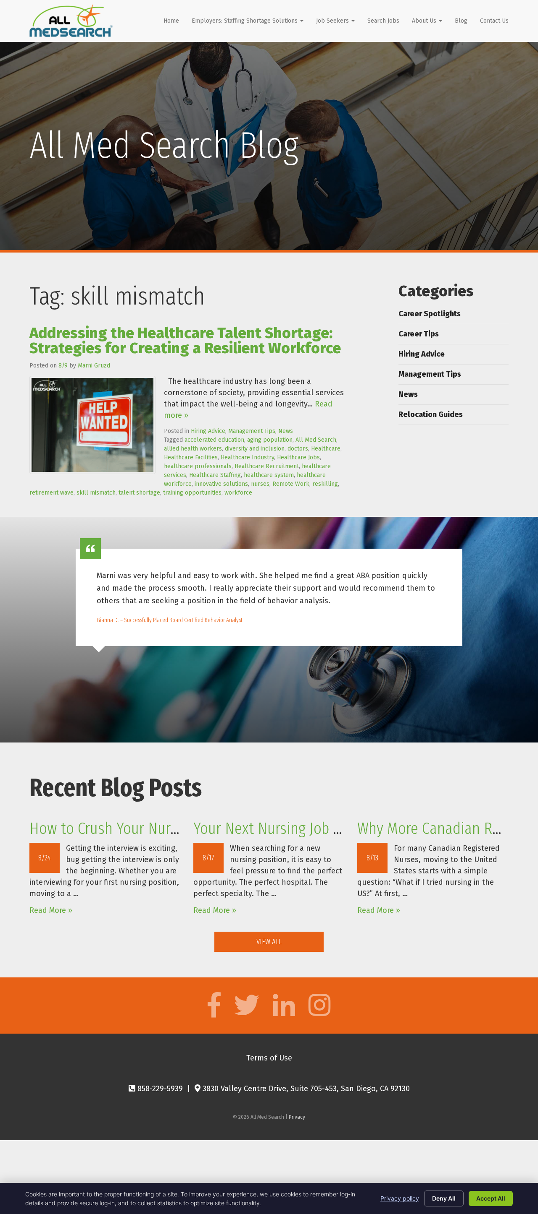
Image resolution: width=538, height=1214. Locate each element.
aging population (270, 439)
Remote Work (290, 483)
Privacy (297, 1117)
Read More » (50, 910)
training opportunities (192, 492)
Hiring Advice (208, 431)
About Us (425, 20)
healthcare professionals (198, 466)
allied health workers (193, 448)
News (285, 431)
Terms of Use (269, 1058)
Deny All (444, 1198)
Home (171, 20)
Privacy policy (399, 1198)
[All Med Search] (71, 20)
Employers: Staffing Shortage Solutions (245, 20)
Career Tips (418, 334)
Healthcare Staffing (215, 475)
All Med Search (315, 439)
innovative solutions (221, 483)
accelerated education (214, 439)
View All (269, 941)
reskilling (325, 483)
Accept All (490, 1198)
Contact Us (494, 20)
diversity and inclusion (255, 448)
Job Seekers (333, 20)
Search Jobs (383, 20)
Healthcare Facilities (191, 457)
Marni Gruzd (94, 365)
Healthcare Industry (247, 457)
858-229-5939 (159, 1088)
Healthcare (325, 448)
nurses (260, 483)
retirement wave (51, 492)
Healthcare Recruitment (267, 466)
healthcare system (269, 475)
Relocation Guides (430, 414)
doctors (297, 448)
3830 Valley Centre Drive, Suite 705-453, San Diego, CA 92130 (305, 1088)
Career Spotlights (429, 313)
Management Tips (251, 431)
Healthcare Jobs (298, 457)
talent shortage (139, 492)
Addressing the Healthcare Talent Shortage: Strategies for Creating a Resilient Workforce (185, 340)
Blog (461, 20)
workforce (238, 492)
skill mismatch (96, 492)
